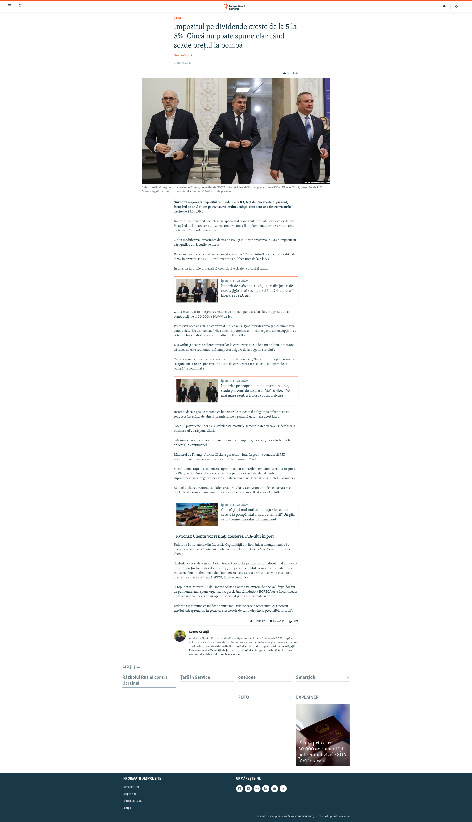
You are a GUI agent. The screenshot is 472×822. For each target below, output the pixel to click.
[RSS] (265, 788)
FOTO (243, 697)
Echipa (126, 808)
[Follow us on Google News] (274, 788)
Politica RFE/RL (132, 801)
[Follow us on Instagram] (257, 788)
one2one (247, 677)
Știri (177, 18)
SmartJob (305, 677)
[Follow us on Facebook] (239, 788)
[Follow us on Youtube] (248, 788)
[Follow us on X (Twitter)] (283, 788)
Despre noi (129, 794)
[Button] (290, 73)
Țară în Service (195, 677)
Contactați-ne (131, 787)
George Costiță (183, 55)
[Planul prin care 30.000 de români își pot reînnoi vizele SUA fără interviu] (323, 735)
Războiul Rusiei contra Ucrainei (145, 680)
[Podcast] (456, 6)
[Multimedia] (445, 6)
